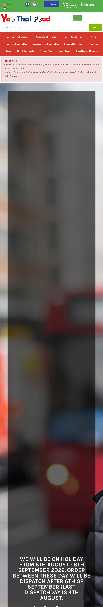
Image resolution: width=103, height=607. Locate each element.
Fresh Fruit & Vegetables (16, 44)
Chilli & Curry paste (25, 51)
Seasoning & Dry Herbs (46, 37)
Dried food (93, 44)
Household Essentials (73, 44)
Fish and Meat (46, 51)
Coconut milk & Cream (17, 37)
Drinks (93, 37)
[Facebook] (27, 4)
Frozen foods (64, 51)
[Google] (34, 4)
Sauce (8, 51)
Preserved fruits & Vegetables (45, 44)
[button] (51, 4)
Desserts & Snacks (73, 37)
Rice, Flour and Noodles (87, 51)
